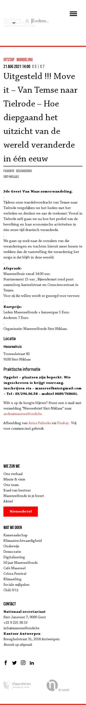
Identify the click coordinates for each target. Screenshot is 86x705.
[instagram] (23, 662)
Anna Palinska (40, 423)
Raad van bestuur (17, 490)
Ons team (11, 485)
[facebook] (6, 662)
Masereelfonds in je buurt (23, 496)
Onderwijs (11, 546)
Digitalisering (14, 557)
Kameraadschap (15, 535)
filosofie (8, 171)
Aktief (8, 501)
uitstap (8, 59)
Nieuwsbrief (21, 511)
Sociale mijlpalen (16, 585)
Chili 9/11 (11, 590)
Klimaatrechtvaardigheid (22, 541)
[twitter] (14, 662)
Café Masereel (14, 568)
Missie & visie (14, 479)
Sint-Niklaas (11, 177)
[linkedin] (31, 662)
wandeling (25, 59)
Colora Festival (14, 574)
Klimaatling (12, 579)
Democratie (12, 552)
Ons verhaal (13, 474)
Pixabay (63, 423)
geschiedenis (24, 171)
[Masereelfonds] (14, 21)
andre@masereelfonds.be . (23, 414)
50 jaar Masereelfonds (20, 563)
